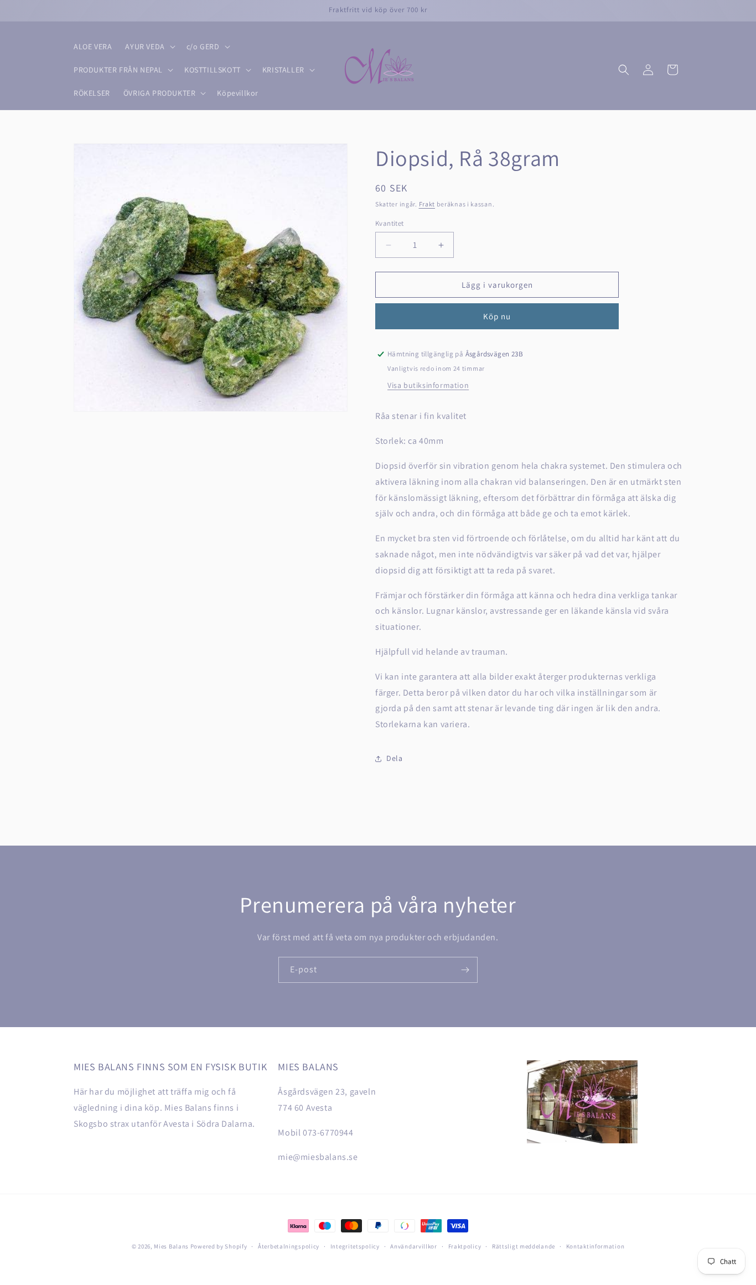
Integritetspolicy (355, 1246)
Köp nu (497, 316)
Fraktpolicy (464, 1246)
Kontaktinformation (595, 1246)
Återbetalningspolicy (288, 1246)
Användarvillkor (413, 1246)
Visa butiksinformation (428, 385)
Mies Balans (171, 1246)
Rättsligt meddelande (523, 1246)
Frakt (427, 204)
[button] (148, 46)
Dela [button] (394, 758)
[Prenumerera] (465, 970)
